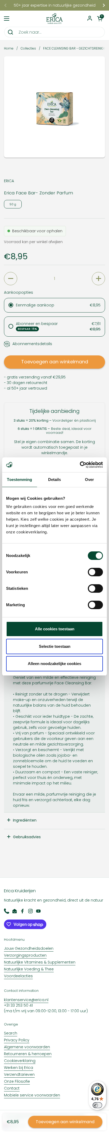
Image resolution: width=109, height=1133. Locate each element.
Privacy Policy (16, 1040)
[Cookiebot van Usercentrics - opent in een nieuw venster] (80, 464)
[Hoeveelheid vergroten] (98, 278)
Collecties (28, 48)
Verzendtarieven (19, 1074)
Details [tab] (54, 479)
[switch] (95, 572)
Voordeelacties (18, 976)
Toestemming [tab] (19, 479)
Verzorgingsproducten (25, 955)
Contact (12, 1088)
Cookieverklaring (19, 1060)
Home (8, 48)
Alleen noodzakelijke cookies (54, 663)
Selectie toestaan (54, 646)
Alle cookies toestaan (54, 629)
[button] (99, 18)
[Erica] (55, 18)
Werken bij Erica (18, 1067)
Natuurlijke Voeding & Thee (29, 969)
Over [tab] (89, 479)
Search (10, 1033)
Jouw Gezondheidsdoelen (28, 948)
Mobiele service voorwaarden (32, 1095)
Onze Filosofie (17, 1081)
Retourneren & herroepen (28, 1053)
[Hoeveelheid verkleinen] (10, 278)
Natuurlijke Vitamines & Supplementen (39, 962)
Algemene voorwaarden (27, 1047)
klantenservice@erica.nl (26, 999)
